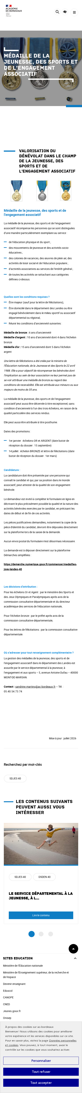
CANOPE (8, 997)
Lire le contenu (41, 915)
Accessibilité (65, 12)
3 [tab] (50, 934)
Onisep (7, 1018)
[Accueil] (14, 11)
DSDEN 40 (45, 877)
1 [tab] (31, 934)
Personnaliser (41, 1060)
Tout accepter (41, 1082)
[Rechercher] (57, 12)
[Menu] (74, 12)
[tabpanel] (41, 873)
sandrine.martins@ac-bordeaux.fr (35, 686)
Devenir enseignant (14, 984)
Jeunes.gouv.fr (12, 1011)
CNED (6, 1004)
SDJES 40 (15, 778)
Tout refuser (41, 1071)
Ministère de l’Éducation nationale (23, 965)
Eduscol (7, 990)
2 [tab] (41, 934)
